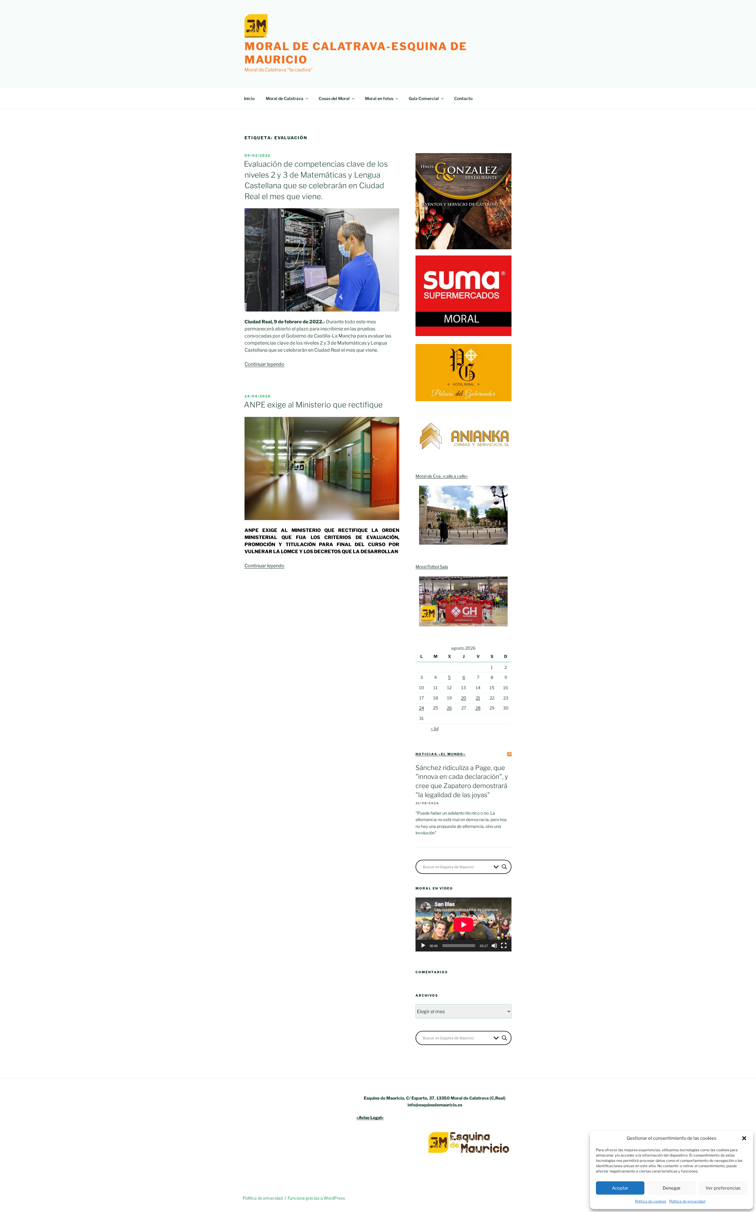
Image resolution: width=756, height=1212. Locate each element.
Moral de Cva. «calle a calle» (442, 476)
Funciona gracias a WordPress (316, 1197)
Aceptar (620, 1188)
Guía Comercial (424, 98)
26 (449, 707)
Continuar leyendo (264, 364)
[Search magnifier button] (504, 867)
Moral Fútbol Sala (432, 566)
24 (421, 707)
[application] (463, 924)
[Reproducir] (423, 946)
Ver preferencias (723, 1188)
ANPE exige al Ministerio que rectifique (313, 404)
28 (477, 707)
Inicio (249, 98)
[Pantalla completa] (504, 946)
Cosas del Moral (334, 98)
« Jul (435, 728)
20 (463, 697)
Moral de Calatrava (284, 98)
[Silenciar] (494, 946)
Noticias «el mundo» (441, 754)
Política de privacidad (687, 1201)
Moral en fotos (379, 98)
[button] (744, 1138)
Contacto (463, 98)
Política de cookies (650, 1201)
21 (478, 697)
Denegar (672, 1188)
